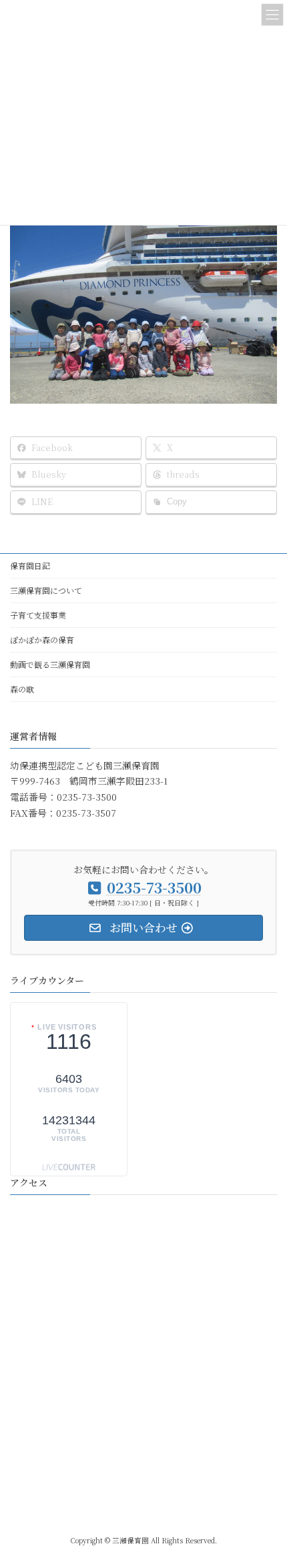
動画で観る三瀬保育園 (50, 664)
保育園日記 (30, 565)
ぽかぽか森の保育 (42, 639)
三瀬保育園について (46, 590)
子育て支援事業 (38, 615)
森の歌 (22, 689)
